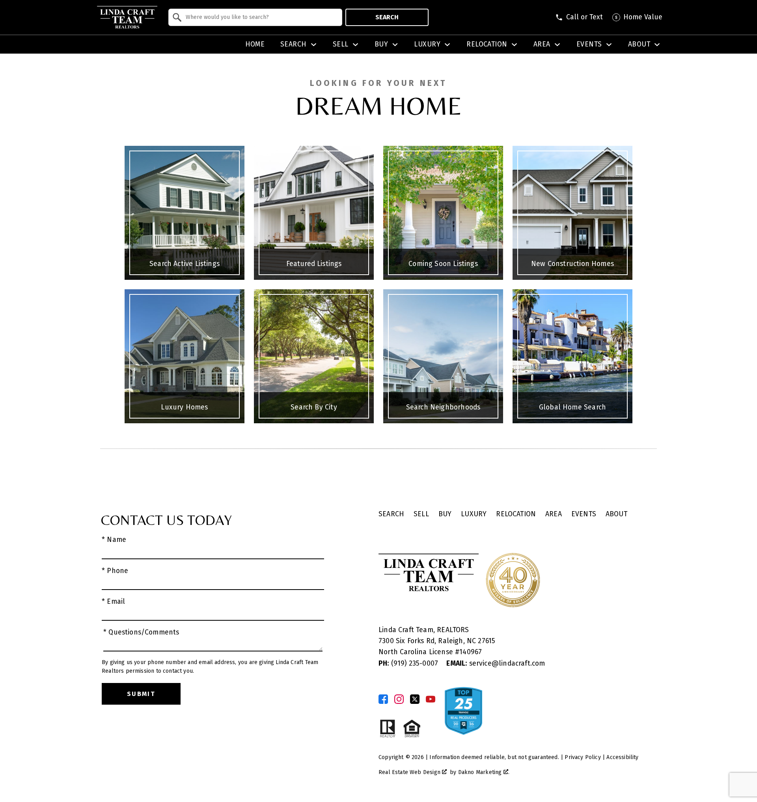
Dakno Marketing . (483, 772)
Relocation (516, 514)
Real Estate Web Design (410, 772)
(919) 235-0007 (409, 663)
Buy (445, 514)
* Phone (115, 571)
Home (255, 44)
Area (553, 514)
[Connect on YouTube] (430, 699)
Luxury (474, 514)
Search (387, 17)
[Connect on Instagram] (399, 699)
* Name (114, 540)
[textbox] (260, 17)
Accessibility (622, 757)
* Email (113, 601)
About (616, 514)
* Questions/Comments (141, 632)
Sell (421, 514)
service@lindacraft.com (495, 663)
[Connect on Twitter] (415, 699)
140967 (470, 652)
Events (583, 514)
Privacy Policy (582, 757)
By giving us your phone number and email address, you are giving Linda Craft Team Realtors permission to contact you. (210, 666)
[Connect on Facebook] (383, 699)
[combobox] (255, 17)
